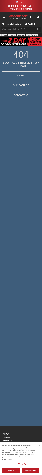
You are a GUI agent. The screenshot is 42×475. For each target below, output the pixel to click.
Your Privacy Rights (21, 464)
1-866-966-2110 (28, 6)
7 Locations (12, 6)
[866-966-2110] (31, 17)
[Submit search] (37, 29)
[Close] (39, 445)
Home (21, 75)
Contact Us (21, 95)
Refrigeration (8, 440)
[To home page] (18, 17)
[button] (21, 2)
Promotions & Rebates (21, 9)
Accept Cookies (30, 471)
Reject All (11, 471)
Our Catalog (21, 85)
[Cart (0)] (38, 17)
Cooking (6, 437)
